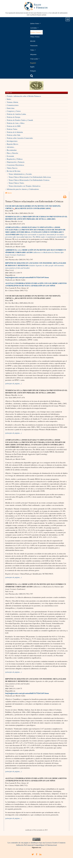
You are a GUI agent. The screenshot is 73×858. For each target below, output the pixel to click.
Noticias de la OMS (14, 126)
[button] (31, 76)
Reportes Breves (12, 144)
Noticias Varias (12, 129)
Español (33, 63)
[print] (64, 197)
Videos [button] (32, 50)
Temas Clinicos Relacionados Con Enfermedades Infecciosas (30, 177)
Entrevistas (10, 108)
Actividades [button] (33, 28)
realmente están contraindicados (32, 208)
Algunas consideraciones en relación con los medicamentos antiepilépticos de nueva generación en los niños (36, 284)
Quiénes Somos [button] (34, 23)
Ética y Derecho (12, 153)
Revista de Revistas (13, 171)
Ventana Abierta (12, 102)
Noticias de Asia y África (15, 123)
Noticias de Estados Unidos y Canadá (20, 120)
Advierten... (11, 147)
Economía (10, 156)
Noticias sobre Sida (13, 135)
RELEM (32, 41)
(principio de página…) (13, 383)
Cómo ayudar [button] (34, 59)
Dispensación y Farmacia (15, 162)
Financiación (33, 45)
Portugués (33, 71)
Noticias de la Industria (15, 132)
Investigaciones (12, 141)
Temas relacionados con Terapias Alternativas (24, 186)
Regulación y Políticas (15, 159)
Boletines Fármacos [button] (36, 32)
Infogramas (33, 54)
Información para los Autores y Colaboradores (23, 189)
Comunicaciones (13, 105)
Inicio (9, 193)
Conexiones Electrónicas (15, 165)
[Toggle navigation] (68, 19)
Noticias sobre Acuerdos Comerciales (20, 138)
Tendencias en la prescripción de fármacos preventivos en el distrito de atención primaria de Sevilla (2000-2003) (36, 217)
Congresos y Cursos (14, 111)
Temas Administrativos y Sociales (20, 174)
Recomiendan (12, 150)
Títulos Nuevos (12, 168)
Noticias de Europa (13, 117)
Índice (9, 99)
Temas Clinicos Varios (16, 183)
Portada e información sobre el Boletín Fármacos (24, 96)
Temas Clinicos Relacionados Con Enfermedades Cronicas (29, 180)
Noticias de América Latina (16, 114)
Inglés (32, 67)
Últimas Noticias (35, 37)
